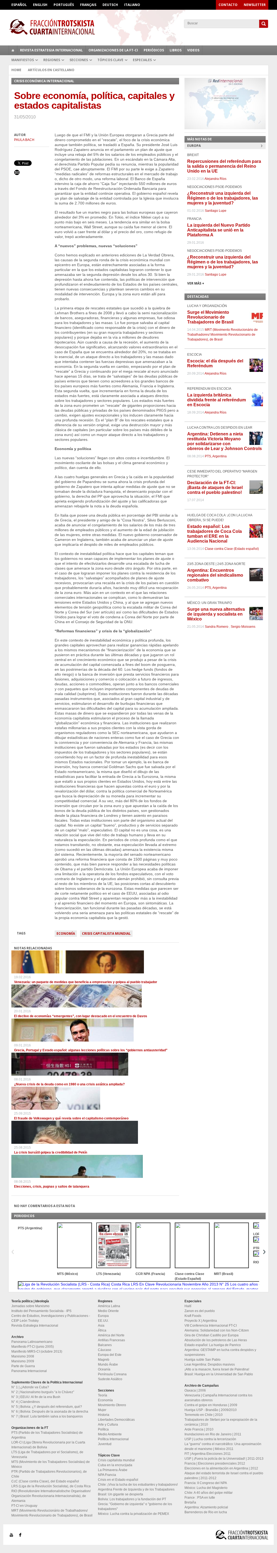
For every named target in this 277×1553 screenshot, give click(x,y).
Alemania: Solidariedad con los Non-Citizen (216, 1330)
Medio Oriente (108, 1311)
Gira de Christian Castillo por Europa (211, 1335)
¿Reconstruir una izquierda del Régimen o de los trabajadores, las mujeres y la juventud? (222, 198)
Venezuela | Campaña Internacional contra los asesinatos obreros (218, 1397)
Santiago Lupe (215, 211)
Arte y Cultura (108, 1424)
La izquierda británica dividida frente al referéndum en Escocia (216, 400)
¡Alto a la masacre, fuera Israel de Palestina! (216, 1369)
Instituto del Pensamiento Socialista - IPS (41, 1311)
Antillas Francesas (111, 1340)
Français (88, 4)
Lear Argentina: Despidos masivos (209, 1364)
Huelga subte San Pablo (202, 1360)
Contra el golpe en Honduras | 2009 (210, 1405)
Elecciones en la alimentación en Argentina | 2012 (221, 1468)
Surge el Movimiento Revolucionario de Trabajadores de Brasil (210, 317)
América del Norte (111, 1335)
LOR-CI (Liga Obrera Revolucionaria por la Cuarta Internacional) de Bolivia (48, 1444)
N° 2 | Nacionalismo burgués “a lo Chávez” (42, 1392)
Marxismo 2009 (22, 1361)
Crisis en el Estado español (118, 1480)
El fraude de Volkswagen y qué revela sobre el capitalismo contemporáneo (71, 1118)
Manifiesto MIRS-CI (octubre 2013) (36, 1351)
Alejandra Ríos (215, 179)
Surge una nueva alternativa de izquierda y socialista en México (216, 614)
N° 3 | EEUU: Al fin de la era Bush (35, 1397)
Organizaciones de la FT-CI (113, 50)
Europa (103, 1316)
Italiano (132, 4)
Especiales (142, 60)
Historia (103, 1415)
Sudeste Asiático (110, 1379)
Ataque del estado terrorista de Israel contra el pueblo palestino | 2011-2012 (223, 1475)
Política (103, 1429)
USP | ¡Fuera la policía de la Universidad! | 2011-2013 (223, 1459)
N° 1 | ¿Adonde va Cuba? (30, 1387)
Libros (176, 50)
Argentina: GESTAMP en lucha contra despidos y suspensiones (220, 1352)
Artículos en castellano (51, 70)
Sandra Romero (216, 627)
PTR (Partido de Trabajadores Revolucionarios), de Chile (49, 1474)
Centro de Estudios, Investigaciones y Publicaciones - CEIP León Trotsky (50, 1318)
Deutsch (110, 4)
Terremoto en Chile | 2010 (203, 1415)
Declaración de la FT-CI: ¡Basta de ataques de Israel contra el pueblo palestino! (215, 487)
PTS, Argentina (216, 456)
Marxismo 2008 (22, 1356)
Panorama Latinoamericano (31, 1342)
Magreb (103, 1360)
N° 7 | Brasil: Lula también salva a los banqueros (47, 1416)
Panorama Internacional (29, 1371)
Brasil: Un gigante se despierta (120, 1494)
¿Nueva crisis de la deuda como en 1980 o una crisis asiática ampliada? (69, 1084)
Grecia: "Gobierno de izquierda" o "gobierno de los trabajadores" (135, 1506)
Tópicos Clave (110, 60)
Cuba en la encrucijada (115, 1465)
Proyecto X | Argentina (200, 1321)
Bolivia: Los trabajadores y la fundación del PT (132, 1499)
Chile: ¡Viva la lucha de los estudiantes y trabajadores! (138, 1484)
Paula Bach (24, 140)
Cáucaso (104, 1350)
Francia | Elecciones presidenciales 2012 (214, 1463)
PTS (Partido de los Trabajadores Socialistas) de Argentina (47, 1435)
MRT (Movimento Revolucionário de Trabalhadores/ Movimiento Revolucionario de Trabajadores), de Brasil (222, 334)
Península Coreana (112, 1374)
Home (16, 70)
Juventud (104, 1444)
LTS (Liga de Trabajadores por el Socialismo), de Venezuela (47, 1454)
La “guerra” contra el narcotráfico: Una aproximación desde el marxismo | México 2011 (222, 1446)
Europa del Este (109, 1355)
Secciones (79, 60)
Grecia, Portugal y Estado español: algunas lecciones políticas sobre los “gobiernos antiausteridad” (90, 1050)
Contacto (228, 4)
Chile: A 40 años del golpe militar (208, 1493)
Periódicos (154, 50)
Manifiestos (22, 60)
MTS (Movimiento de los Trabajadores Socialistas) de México (50, 1464)
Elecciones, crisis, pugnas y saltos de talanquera (51, 1186)
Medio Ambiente (110, 1434)
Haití (187, 1306)
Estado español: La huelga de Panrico (212, 1345)
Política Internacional (113, 1439)
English (40, 4)
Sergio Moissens (243, 627)
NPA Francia (107, 1475)
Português (64, 4)
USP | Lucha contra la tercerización (210, 1439)
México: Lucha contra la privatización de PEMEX (133, 1514)
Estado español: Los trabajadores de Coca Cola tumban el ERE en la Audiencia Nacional (214, 533)
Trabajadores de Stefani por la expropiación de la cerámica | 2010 (220, 1422)
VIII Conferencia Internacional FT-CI (210, 1325)
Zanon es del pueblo (199, 1311)
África (102, 1330)
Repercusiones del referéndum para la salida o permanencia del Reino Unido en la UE (224, 166)
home (13, 50)
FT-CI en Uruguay (24, 1506)
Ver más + (195, 283)
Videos (193, 50)
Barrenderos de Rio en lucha (205, 1512)
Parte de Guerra (23, 1366)
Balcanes (105, 1345)
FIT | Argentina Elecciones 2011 (207, 1454)
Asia (101, 1325)
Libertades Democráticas (116, 1420)
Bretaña (190, 1502)
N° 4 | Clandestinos (25, 1402)
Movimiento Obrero (112, 1405)
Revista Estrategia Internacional (51, 50)
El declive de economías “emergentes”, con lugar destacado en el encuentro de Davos (80, 1016)
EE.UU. (103, 1321)
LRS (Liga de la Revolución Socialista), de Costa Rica (51, 1486)
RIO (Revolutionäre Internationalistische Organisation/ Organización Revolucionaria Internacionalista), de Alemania (51, 1496)
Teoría (102, 1395)
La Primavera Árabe (112, 1470)
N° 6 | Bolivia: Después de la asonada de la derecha (49, 1411)
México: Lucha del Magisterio (205, 1488)
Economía (66, 933)
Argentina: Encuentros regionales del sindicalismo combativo (215, 575)
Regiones (51, 60)
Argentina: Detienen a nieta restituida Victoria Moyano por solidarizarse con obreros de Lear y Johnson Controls (224, 441)
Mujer (102, 1410)
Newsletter (255, 4)
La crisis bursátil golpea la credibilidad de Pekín (50, 1152)
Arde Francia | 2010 (198, 1429)
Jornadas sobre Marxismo (30, 1306)
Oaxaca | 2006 (195, 1390)
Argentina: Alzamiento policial (206, 1507)
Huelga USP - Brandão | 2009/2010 (210, 1410)
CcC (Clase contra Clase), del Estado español (45, 1481)
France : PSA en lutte (199, 1497)
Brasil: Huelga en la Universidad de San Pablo (218, 1374)
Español (19, 4)
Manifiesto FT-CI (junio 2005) (32, 1347)
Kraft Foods (192, 1316)
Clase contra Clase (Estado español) (232, 549)
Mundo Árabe (108, 1364)
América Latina (109, 1306)
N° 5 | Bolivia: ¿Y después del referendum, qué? (46, 1407)
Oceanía (104, 1369)
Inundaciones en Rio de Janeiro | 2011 (212, 1434)
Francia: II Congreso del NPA (205, 1483)
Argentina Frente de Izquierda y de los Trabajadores (136, 1489)
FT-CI (138, 27)
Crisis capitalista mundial (106, 933)
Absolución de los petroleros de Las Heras (215, 1340)
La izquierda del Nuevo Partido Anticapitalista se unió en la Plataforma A (218, 230)
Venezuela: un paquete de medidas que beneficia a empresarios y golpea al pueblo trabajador (85, 982)
